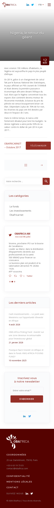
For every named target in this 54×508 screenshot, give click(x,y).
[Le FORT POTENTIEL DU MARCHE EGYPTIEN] (38, 165)
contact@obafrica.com (17, 457)
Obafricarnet (16, 215)
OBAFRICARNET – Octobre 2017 (12, 145)
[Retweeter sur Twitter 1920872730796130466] (16, 265)
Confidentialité (18, 464)
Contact (12, 476)
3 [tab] (14, 270)
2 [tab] (12, 270)
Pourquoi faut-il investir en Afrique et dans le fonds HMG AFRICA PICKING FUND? (26, 342)
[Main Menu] (49, 4)
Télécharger (38, 145)
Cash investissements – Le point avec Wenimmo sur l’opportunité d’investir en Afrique (26, 306)
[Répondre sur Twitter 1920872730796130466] (11, 265)
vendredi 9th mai (22, 237)
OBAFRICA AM (23, 233)
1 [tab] (10, 270)
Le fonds (14, 207)
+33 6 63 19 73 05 (15, 454)
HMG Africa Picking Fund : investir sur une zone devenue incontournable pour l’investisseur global (26, 324)
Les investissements (20, 211)
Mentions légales (19, 470)
